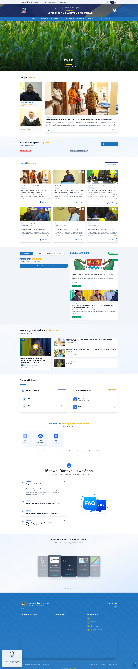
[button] (43, 488)
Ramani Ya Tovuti (113, 664)
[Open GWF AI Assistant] (134, 665)
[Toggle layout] (21, 652)
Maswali (24, 2)
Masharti (103, 664)
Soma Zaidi (48, 128)
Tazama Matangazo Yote (44, 266)
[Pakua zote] (61, 399)
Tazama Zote (62, 391)
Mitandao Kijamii (34, 2)
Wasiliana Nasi (63, 2)
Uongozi (44, 2)
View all (114, 332)
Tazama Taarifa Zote (110, 144)
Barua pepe (53, 2)
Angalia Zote (112, 253)
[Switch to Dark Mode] (107, 2)
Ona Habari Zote (111, 164)
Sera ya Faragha (93, 664)
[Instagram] (115, 606)
